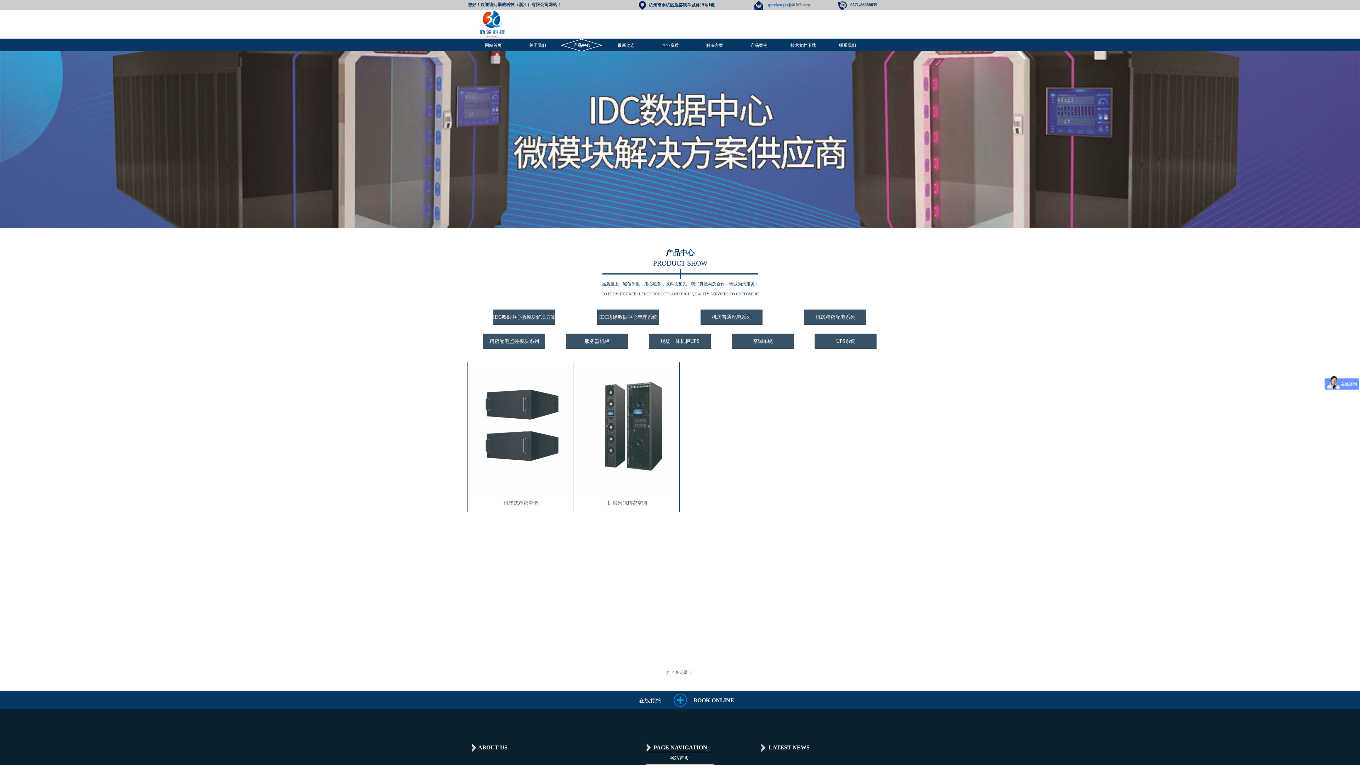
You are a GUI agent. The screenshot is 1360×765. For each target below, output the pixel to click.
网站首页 (493, 45)
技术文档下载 (803, 45)
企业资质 (670, 45)
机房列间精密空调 (627, 503)
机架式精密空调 (521, 503)
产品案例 (758, 45)
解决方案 (714, 45)
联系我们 (847, 45)
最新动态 (626, 45)
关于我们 (537, 45)
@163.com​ (789, 4)
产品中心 (581, 45)
